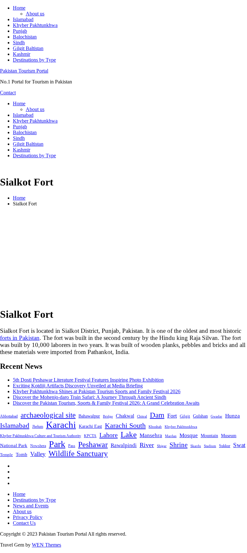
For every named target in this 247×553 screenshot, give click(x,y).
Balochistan (25, 36)
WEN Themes (46, 545)
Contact (8, 92)
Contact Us (24, 523)
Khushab (155, 426)
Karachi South (125, 425)
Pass (71, 446)
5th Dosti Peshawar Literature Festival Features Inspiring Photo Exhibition (88, 380)
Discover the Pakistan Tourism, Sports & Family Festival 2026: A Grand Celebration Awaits (106, 403)
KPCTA (90, 436)
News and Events (31, 505)
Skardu (195, 446)
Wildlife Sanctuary (78, 453)
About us (35, 13)
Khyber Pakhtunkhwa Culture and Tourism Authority (40, 436)
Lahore (108, 434)
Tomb (21, 454)
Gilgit (185, 416)
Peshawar (93, 444)
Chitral (142, 416)
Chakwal (125, 416)
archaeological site (48, 415)
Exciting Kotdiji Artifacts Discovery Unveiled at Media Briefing (78, 385)
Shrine (178, 445)
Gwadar (216, 416)
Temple (6, 454)
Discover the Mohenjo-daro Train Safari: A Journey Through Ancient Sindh (89, 397)
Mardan (171, 436)
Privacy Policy (27, 517)
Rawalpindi (124, 445)
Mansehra (151, 435)
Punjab (20, 31)
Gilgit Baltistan (28, 48)
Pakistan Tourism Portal (24, 70)
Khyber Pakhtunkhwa (35, 25)
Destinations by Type (34, 60)
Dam (157, 415)
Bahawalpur (89, 416)
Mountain (209, 435)
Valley (38, 454)
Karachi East (90, 426)
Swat (239, 445)
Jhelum (37, 426)
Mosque (188, 435)
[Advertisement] (123, 257)
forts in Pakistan (20, 337)
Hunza (232, 416)
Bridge (108, 416)
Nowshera (38, 446)
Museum (228, 435)
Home (19, 8)
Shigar (162, 446)
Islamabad (23, 19)
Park (57, 444)
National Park (13, 445)
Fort (172, 415)
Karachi (61, 424)
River (147, 444)
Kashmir (21, 54)
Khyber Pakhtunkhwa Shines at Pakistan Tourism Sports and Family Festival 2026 (96, 391)
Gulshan (200, 416)
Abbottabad (9, 416)
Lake (129, 434)
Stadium (210, 446)
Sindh (19, 42)
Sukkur (224, 446)
